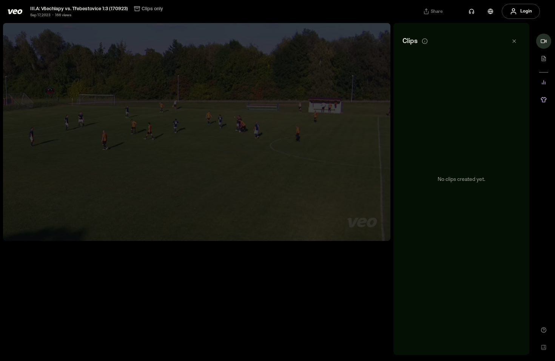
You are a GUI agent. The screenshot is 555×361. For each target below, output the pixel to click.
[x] (514, 41)
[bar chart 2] (543, 82)
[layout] (543, 347)
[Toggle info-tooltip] (425, 41)
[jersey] (543, 99)
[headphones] (471, 11)
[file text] (543, 58)
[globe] (490, 11)
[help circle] (543, 330)
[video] (543, 41)
